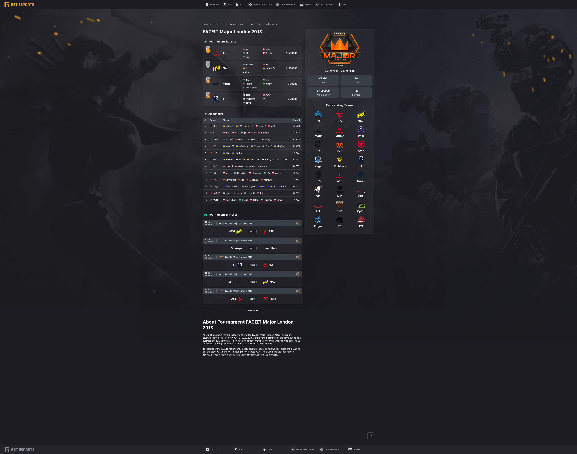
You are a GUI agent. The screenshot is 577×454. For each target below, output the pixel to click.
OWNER (230, 146)
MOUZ (216, 193)
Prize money (323, 94)
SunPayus (255, 159)
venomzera (251, 87)
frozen (229, 139)
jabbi (268, 49)
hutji (283, 186)
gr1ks (273, 126)
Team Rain (270, 248)
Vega (215, 186)
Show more (252, 310)
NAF (248, 95)
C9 (214, 172)
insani (249, 83)
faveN (250, 126)
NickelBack (231, 199)
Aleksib (249, 64)
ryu (247, 56)
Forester (268, 199)
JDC (240, 126)
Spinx (228, 193)
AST (225, 53)
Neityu (268, 139)
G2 (214, 159)
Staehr (269, 53)
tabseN (230, 126)
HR (214, 146)
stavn (240, 166)
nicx (228, 132)
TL (222, 99)
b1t (247, 68)
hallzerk (265, 132)
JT (267, 98)
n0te (262, 166)
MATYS (283, 159)
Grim (253, 132)
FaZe (215, 139)
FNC (215, 152)
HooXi (249, 49)
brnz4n (269, 83)
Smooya (236, 248)
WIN (215, 199)
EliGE (268, 95)
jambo (238, 152)
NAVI (226, 68)
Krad (279, 199)
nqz (267, 80)
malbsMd (250, 98)
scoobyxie (250, 186)
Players (356, 94)
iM (267, 64)
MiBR (226, 83)
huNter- (230, 159)
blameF (262, 126)
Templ (257, 146)
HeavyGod (270, 159)
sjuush (252, 166)
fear (228, 152)
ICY (268, 173)
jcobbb (254, 139)
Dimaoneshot (233, 186)
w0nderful (270, 68)
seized (273, 186)
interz (229, 173)
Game (323, 82)
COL (215, 132)
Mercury (268, 179)
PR (261, 193)
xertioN (251, 193)
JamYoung (231, 179)
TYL (215, 179)
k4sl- (262, 186)
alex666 (281, 146)
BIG (215, 125)
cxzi (237, 132)
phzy (248, 53)
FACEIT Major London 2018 (238, 223)
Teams (356, 82)
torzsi (239, 193)
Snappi (229, 166)
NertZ (242, 159)
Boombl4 (256, 173)
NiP (215, 166)
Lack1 (245, 199)
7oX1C (269, 146)
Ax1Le (278, 173)
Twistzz (241, 139)
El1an (255, 199)
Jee (242, 179)
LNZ (248, 80)
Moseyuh (254, 179)
